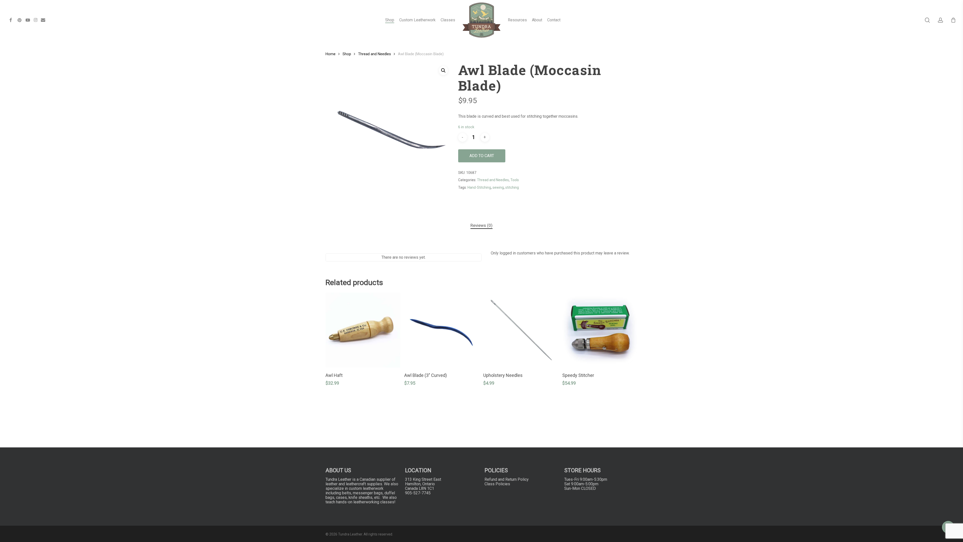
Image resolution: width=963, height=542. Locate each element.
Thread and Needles (374, 54)
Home (331, 54)
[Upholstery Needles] (520, 330)
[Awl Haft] (363, 330)
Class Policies (497, 484)
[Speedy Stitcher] (599, 330)
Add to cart (481, 155)
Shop (347, 54)
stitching (512, 187)
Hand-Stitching (479, 187)
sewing (498, 187)
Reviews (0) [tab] (481, 225)
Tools (514, 180)
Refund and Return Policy (507, 479)
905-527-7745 (418, 493)
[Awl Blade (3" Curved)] (441, 330)
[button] (443, 70)
